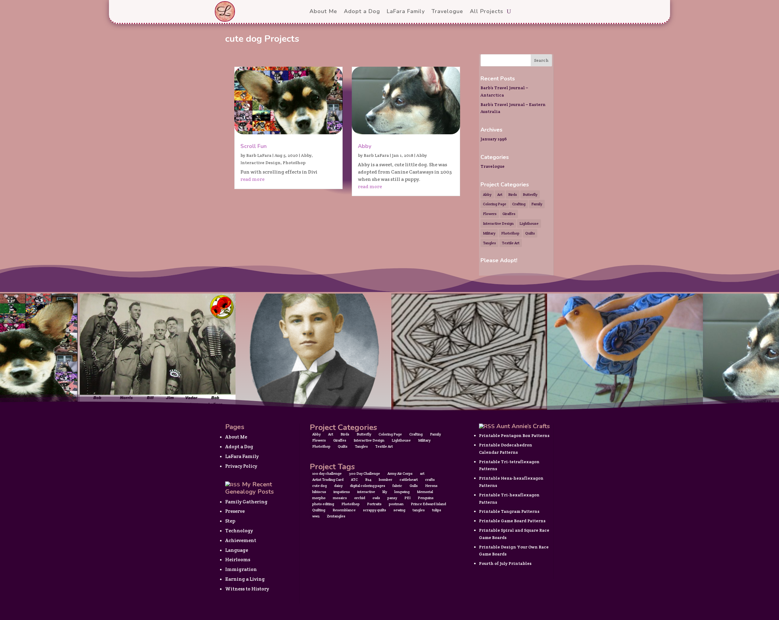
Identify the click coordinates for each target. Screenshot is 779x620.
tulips (436, 510)
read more (252, 179)
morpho (319, 497)
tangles (419, 510)
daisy (338, 485)
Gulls (414, 485)
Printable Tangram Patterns (509, 511)
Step (230, 521)
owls (376, 497)
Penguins (426, 497)
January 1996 (493, 139)
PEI (407, 497)
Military (489, 233)
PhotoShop (294, 162)
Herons (431, 485)
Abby (306, 155)
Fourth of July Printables (505, 563)
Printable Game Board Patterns (512, 520)
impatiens (342, 491)
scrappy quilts (374, 510)
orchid (359, 497)
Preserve (235, 511)
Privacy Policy (241, 466)
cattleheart (409, 479)
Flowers (490, 213)
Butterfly (530, 194)
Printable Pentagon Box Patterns (514, 435)
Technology (239, 530)
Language (236, 550)
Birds (512, 194)
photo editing (323, 504)
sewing (399, 510)
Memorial (425, 491)
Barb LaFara (258, 155)
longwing (402, 491)
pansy (392, 497)
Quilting (318, 510)
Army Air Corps (400, 473)
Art (499, 194)
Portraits (374, 504)
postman (396, 504)
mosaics (340, 497)
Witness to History (247, 589)
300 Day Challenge (364, 473)
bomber (385, 479)
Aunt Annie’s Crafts (523, 426)
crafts (430, 479)
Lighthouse (529, 223)
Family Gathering (246, 501)
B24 (368, 479)
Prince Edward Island (428, 504)
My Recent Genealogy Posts (249, 488)
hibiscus (319, 491)
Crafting (519, 204)
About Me (236, 437)
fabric (397, 485)
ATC (354, 479)
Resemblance (344, 510)
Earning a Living (245, 579)
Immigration (241, 569)
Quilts (530, 233)
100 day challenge (327, 473)
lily (385, 491)
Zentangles (336, 516)
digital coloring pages (367, 485)
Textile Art (510, 243)
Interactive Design (260, 162)
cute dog (319, 485)
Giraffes (508, 213)
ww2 (316, 516)
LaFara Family (242, 456)
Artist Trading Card (328, 479)
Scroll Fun (253, 146)
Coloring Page (494, 204)
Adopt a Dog (239, 446)
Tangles (489, 243)
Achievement (240, 540)
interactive (366, 491)
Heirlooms (237, 559)
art (422, 473)
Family (536, 204)
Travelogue (492, 166)
